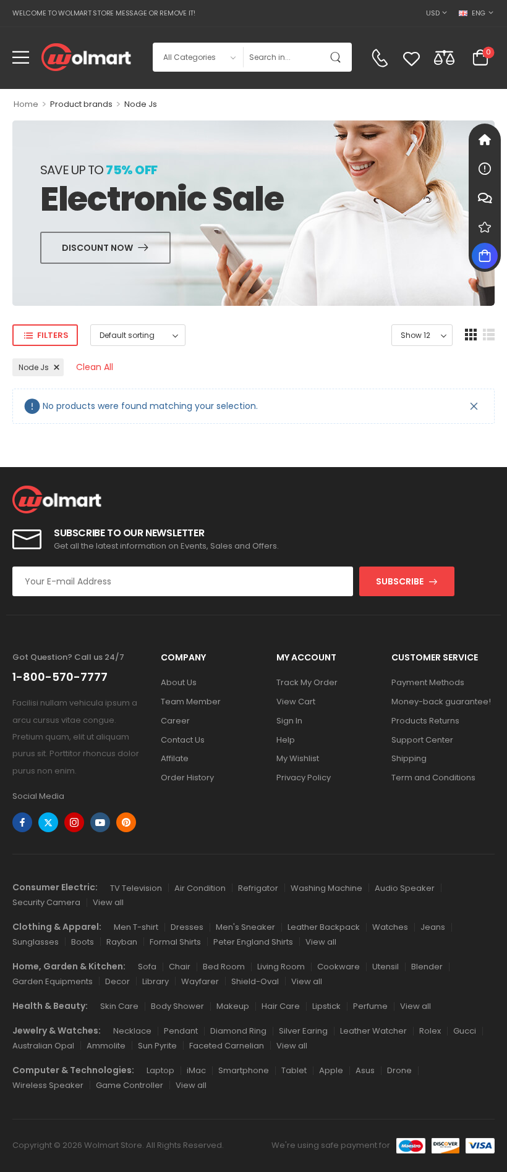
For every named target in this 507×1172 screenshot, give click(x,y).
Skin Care (119, 1006)
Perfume (370, 1006)
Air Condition (200, 888)
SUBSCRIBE (400, 581)
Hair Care (281, 1006)
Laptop (160, 1070)
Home (26, 104)
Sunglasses (35, 942)
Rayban (121, 942)
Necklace (132, 1031)
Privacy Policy (303, 777)
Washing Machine (326, 888)
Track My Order (307, 682)
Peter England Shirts (253, 942)
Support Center (422, 740)
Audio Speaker (405, 888)
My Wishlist (297, 758)
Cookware (338, 966)
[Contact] (379, 58)
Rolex (430, 1031)
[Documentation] (485, 169)
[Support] (485, 198)
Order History (187, 777)
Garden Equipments (52, 981)
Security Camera (46, 902)
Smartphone (243, 1070)
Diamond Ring (238, 1031)
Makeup (232, 1006)
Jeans (432, 927)
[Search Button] (338, 57)
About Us (179, 682)
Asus (365, 1070)
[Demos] (485, 140)
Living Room (281, 966)
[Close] (474, 406)
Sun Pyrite (157, 1046)
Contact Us (183, 740)
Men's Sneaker (245, 927)
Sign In (289, 721)
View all (108, 902)
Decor (117, 981)
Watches (390, 927)
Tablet (294, 1070)
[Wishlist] (411, 58)
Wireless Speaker (47, 1085)
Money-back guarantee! (441, 701)
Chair (179, 966)
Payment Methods (427, 682)
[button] (20, 57)
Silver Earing (303, 1031)
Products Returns (425, 721)
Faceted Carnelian (226, 1046)
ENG (478, 13)
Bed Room (224, 966)
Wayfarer (200, 981)
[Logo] (86, 57)
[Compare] (444, 57)
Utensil (385, 966)
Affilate (175, 758)
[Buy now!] (485, 256)
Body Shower (177, 1006)
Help (285, 740)
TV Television (136, 888)
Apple (331, 1070)
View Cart (295, 701)
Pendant (181, 1031)
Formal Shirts (175, 942)
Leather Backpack (324, 927)
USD (432, 13)
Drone (399, 1070)
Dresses (187, 927)
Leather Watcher (373, 1031)
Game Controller (129, 1085)
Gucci (464, 1031)
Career (175, 721)
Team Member (191, 701)
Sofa (147, 966)
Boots (82, 942)
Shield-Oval (255, 981)
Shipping (409, 758)
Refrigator (258, 888)
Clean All (94, 367)
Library (155, 981)
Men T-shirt (136, 927)
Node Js (34, 367)
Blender (427, 966)
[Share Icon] (22, 822)
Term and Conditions (433, 777)
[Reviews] (485, 227)
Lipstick (326, 1006)
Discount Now (97, 248)
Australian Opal (43, 1046)
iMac (196, 1070)
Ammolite (106, 1046)
